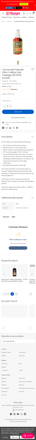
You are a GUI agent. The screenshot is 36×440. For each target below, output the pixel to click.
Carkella (3, 385)
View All (3, 395)
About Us (5, 370)
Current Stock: (6, 101)
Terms (21, 370)
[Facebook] (4, 128)
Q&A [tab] (13, 217)
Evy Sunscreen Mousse (25, 381)
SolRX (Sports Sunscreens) (26, 388)
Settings (5, 437)
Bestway (21, 385)
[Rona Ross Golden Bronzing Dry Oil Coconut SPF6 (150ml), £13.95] (14, 270)
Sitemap (3, 367)
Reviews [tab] (6, 217)
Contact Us (4, 364)
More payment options (18, 117)
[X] (14, 128)
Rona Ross (22, 378)
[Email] (7, 128)
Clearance (31, 17)
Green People (5, 388)
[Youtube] (18, 414)
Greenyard (4, 391)
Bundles (24, 17)
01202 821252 (21, 405)
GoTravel (21, 391)
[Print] (11, 128)
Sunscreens (16, 17)
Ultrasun (3, 381)
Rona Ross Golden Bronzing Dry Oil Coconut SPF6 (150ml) (11, 280)
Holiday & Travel (6, 17)
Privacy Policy (15, 433)
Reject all (15, 437)
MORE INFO (23, 4)
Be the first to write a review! (18, 248)
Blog (20, 364)
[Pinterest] (18, 128)
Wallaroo (4, 378)
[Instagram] (25, 414)
